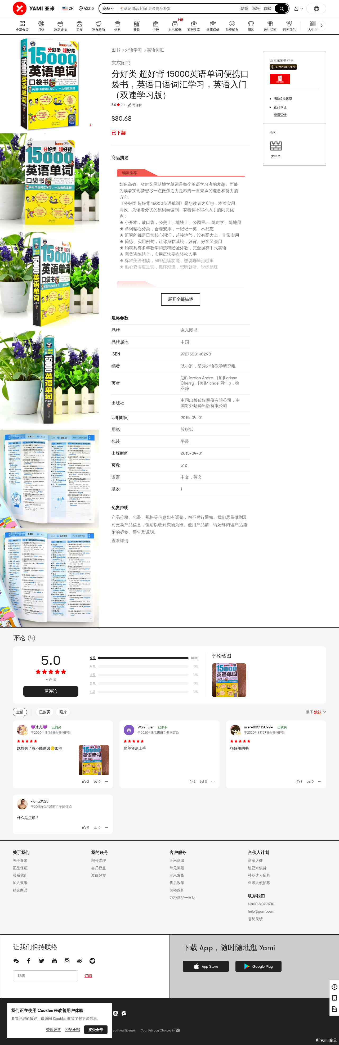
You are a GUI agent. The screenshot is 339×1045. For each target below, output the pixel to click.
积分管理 (98, 860)
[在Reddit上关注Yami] (92, 961)
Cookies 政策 (64, 1018)
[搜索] (281, 8)
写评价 (137, 105)
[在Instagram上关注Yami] (67, 961)
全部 (20, 712)
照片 (63, 712)
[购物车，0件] (316, 8)
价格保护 (177, 890)
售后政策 (177, 883)
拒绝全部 (72, 1030)
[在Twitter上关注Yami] (41, 961)
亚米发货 (177, 875)
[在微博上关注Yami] (80, 961)
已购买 (44, 712)
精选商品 (20, 890)
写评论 (50, 691)
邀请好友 (98, 875)
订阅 (88, 976)
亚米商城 (177, 860)
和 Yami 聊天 (326, 1040)
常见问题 (177, 868)
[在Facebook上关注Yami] (29, 961)
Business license (124, 1030)
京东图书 (121, 63)
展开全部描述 (180, 299)
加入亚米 (20, 883)
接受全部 (95, 1030)
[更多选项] (107, 781)
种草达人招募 (259, 875)
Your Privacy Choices (156, 1030)
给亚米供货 (257, 868)
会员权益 (98, 868)
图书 (115, 50)
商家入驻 (255, 860)
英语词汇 (155, 50)
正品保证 (20, 868)
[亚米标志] (34, 8)
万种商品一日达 (182, 897)
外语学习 (133, 50)
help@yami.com (261, 911)
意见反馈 (255, 919)
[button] (86, 8)
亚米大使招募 (259, 883)
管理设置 (53, 1030)
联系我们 (20, 875)
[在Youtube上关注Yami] (54, 961)
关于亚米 (20, 860)
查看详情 (119, 540)
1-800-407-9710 (261, 904)
